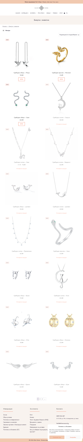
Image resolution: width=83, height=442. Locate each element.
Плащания (33, 425)
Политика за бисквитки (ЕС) (11, 430)
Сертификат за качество (10, 422)
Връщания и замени (36, 422)
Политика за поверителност (11, 420)
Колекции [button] (25, 13)
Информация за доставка (37, 427)
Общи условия (7, 417)
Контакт (32, 417)
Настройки (73, 437)
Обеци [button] (48, 13)
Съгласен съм (57, 437)
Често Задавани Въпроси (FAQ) (39, 420)
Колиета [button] (32, 13)
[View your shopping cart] (64, 13)
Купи (21, 79)
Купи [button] (21, 124)
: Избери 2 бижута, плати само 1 (41, 2)
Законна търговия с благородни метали (14, 425)
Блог (61, 13)
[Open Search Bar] (67, 13)
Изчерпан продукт (61, 124)
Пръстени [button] (41, 13)
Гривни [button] (55, 13)
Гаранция (5, 427)
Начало (18, 13)
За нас (5, 415)
